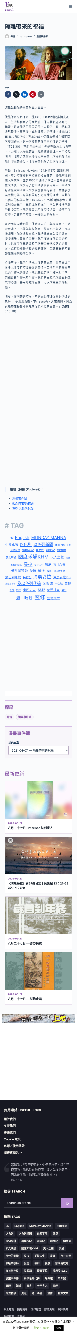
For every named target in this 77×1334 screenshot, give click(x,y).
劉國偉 (61, 550)
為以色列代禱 (29, 583)
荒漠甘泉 (53, 590)
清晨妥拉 (42, 576)
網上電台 (9, 1309)
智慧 (49, 570)
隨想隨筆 (22, 1309)
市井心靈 (59, 564)
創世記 (50, 550)
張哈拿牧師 (19, 570)
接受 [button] (58, 1327)
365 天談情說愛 (23, 508)
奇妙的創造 (16, 565)
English (22, 537)
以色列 (26, 544)
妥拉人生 (38, 565)
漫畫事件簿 (42, 36)
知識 (12, 590)
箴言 (18, 590)
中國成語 (11, 545)
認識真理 (49, 1309)
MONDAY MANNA (48, 537)
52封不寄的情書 (23, 503)
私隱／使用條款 (14, 1146)
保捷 (69, 545)
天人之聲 (57, 557)
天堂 (68, 557)
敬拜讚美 (63, 1309)
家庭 (48, 564)
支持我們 (10, 1126)
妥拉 (28, 564)
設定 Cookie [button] (42, 1328)
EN (11, 538)
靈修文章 (53, 598)
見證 (63, 590)
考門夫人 (29, 590)
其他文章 (13, 742)
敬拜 (41, 570)
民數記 (27, 577)
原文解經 (11, 557)
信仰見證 (15, 550)
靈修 (39, 597)
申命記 (59, 583)
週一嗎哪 (24, 597)
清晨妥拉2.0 (62, 577)
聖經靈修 (9, 1316)
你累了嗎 (60, 544)
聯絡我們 (10, 1132)
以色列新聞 (43, 544)
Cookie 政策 (12, 1139)
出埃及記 (28, 550)
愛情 (33, 570)
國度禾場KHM (33, 557)
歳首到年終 (13, 577)
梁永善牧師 (59, 571)
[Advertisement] (38, 358)
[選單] (70, 6)
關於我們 (10, 1119)
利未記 (40, 550)
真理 (67, 584)
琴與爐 (48, 584)
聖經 (41, 590)
